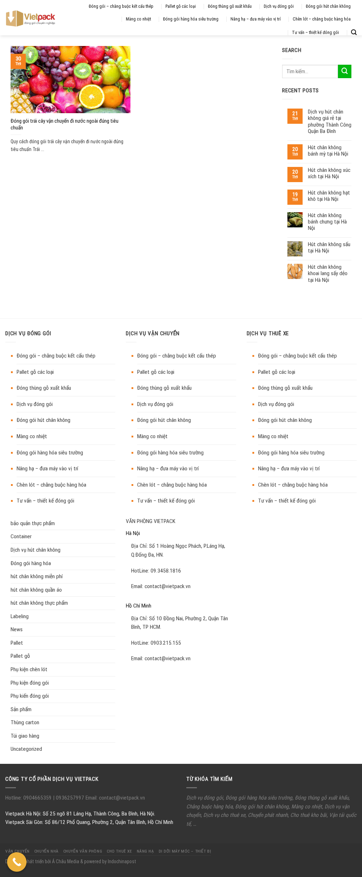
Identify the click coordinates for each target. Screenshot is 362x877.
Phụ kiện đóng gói (30, 683)
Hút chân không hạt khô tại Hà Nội (329, 196)
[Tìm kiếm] (354, 32)
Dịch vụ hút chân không (35, 550)
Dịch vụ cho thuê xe (224, 815)
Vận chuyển (17, 851)
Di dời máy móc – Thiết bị (185, 851)
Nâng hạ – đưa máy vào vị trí (255, 19)
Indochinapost (122, 861)
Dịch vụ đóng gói (279, 6)
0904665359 (38, 798)
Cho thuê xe (119, 851)
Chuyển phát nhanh (268, 815)
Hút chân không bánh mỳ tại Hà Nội (328, 150)
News (17, 629)
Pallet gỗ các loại (180, 6)
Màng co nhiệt (138, 19)
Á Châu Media (65, 861)
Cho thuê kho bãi (308, 815)
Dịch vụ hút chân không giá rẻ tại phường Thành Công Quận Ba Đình (329, 121)
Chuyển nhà (46, 851)
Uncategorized (26, 749)
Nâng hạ (145, 851)
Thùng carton (25, 722)
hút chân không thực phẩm (39, 603)
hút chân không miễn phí (37, 576)
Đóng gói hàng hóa (31, 563)
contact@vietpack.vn (168, 586)
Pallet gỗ (20, 656)
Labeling (20, 616)
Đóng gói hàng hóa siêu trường (190, 19)
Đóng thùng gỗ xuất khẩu (230, 6)
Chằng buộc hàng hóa (209, 806)
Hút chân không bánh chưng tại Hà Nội (327, 222)
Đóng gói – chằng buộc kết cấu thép (121, 6)
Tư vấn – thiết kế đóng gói (315, 32)
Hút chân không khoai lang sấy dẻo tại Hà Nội (328, 273)
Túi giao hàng (25, 736)
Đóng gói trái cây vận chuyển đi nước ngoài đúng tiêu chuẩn (64, 124)
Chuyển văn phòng (82, 851)
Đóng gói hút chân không (328, 6)
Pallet (17, 643)
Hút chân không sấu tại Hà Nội (329, 247)
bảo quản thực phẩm (33, 523)
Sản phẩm (21, 709)
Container (21, 536)
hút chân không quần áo (36, 590)
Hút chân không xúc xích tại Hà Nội (329, 173)
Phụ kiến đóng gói (30, 696)
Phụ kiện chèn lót (29, 669)
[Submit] (344, 71)
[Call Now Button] (17, 862)
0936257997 (69, 798)
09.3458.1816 (166, 571)
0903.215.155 (166, 643)
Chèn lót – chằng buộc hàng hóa (322, 19)
